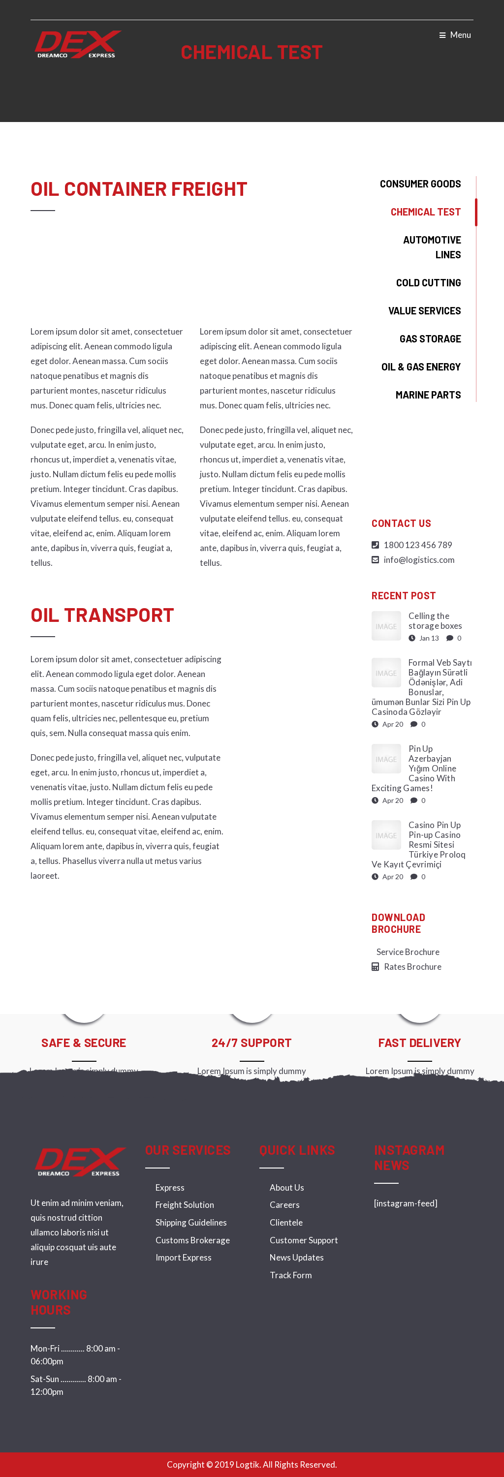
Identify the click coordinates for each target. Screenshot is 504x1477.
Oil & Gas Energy (421, 366)
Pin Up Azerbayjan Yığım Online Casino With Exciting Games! (414, 768)
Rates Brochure (412, 966)
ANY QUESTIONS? (422, 467)
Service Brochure (408, 952)
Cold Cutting (428, 282)
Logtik (247, 1464)
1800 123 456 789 (418, 545)
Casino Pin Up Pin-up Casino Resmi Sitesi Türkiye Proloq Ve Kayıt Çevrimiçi (419, 844)
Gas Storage (430, 338)
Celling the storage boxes (435, 621)
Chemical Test (426, 211)
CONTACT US (401, 523)
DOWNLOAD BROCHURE (398, 923)
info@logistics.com (419, 559)
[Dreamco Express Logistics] (78, 44)
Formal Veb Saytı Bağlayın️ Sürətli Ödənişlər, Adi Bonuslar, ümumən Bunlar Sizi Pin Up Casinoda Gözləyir (422, 687)
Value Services (424, 310)
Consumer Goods (420, 183)
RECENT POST (404, 595)
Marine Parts (428, 394)
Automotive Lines (432, 247)
